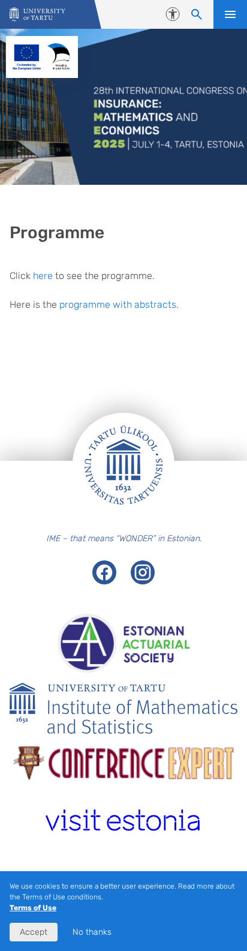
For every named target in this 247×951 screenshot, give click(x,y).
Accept (33, 932)
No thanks (92, 932)
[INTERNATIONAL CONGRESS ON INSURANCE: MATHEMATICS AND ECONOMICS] (37, 14)
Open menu (230, 14)
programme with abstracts (117, 304)
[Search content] (197, 14)
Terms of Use (33, 908)
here (43, 275)
